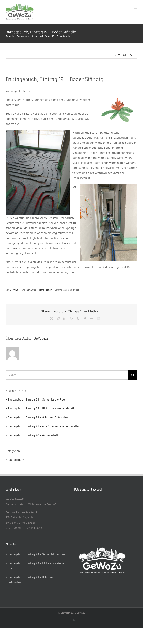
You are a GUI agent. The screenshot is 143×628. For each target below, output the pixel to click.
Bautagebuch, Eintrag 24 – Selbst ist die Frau (36, 399)
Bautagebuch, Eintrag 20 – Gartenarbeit (33, 435)
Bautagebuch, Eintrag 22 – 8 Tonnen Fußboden (38, 417)
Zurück (122, 55)
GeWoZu (14, 289)
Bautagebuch (45, 289)
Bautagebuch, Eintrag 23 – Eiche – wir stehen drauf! (41, 408)
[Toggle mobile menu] (135, 7)
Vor (132, 55)
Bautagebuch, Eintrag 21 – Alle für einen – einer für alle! (44, 426)
